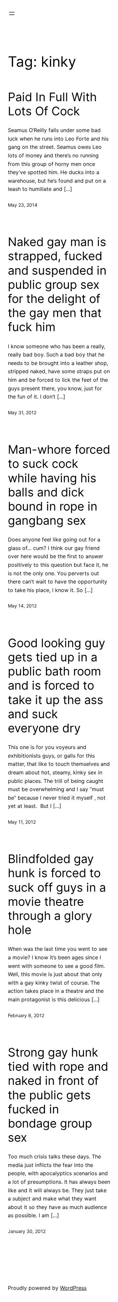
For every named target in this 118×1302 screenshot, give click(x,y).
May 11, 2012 (22, 822)
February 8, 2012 (26, 1015)
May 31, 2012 (22, 412)
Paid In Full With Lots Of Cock (52, 104)
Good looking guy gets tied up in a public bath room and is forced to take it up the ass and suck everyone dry (56, 685)
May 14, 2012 (22, 605)
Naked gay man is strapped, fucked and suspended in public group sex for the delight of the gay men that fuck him (57, 284)
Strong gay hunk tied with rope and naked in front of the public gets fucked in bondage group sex (58, 1095)
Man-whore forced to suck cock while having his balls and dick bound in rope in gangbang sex (59, 485)
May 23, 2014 (22, 205)
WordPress (73, 1288)
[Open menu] (12, 13)
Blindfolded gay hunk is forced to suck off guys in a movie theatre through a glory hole (57, 894)
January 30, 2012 (27, 1231)
